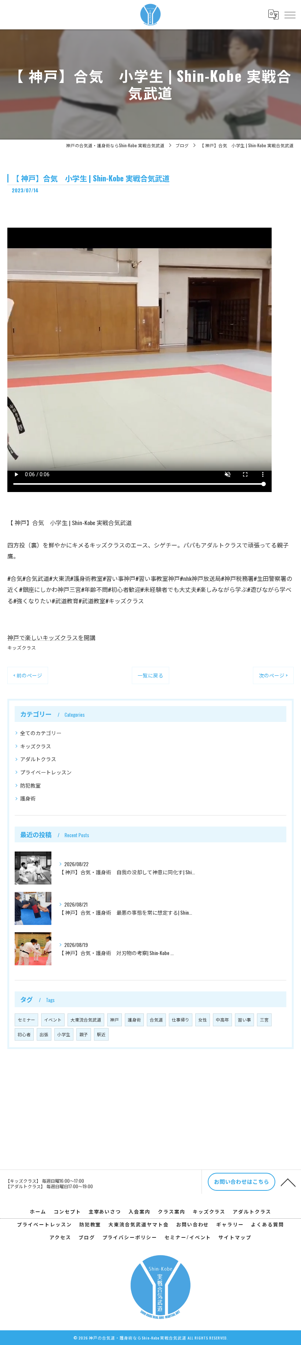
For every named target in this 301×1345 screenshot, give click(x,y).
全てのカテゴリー (40, 733)
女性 (202, 1019)
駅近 (101, 1034)
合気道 (156, 1019)
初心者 (24, 1034)
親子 (83, 1034)
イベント (53, 1019)
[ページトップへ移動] (288, 1182)
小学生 (63, 1034)
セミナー (26, 1019)
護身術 (28, 798)
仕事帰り (180, 1019)
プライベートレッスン (46, 772)
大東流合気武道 (85, 1019)
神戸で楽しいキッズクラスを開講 (51, 637)
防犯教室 (30, 785)
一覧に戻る (150, 675)
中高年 (222, 1019)
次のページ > (273, 675)
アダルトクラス (38, 759)
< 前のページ (27, 675)
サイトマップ (234, 1237)
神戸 (114, 1019)
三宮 (264, 1019)
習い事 (244, 1019)
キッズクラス (21, 647)
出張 (44, 1034)
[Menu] (289, 14)
